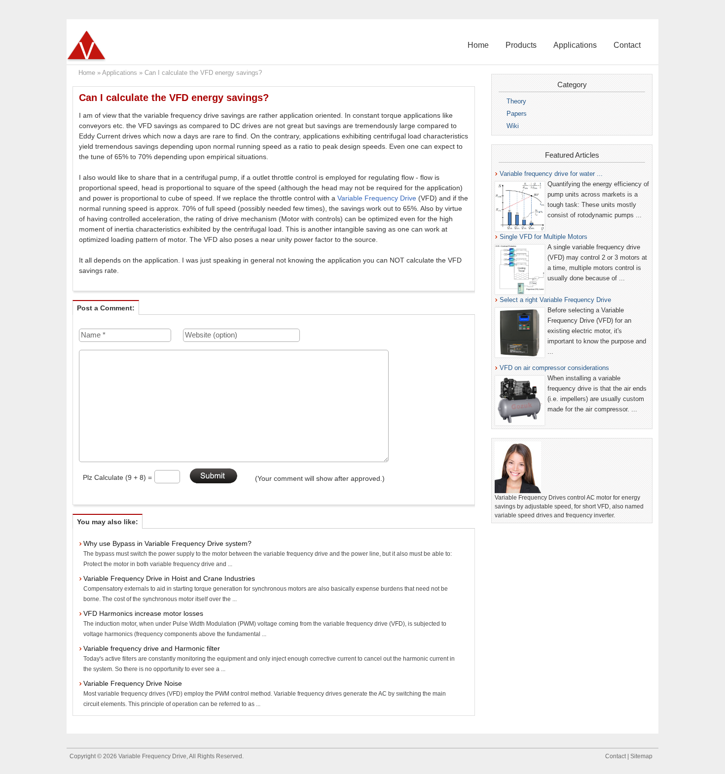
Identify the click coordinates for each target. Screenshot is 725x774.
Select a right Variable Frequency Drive (555, 299)
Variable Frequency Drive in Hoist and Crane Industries (169, 578)
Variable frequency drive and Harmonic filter (151, 648)
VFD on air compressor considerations (554, 367)
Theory (516, 101)
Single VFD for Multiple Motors (543, 236)
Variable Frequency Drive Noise (132, 683)
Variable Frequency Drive (376, 198)
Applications (575, 45)
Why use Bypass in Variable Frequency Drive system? (167, 543)
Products (521, 45)
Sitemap (641, 756)
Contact (627, 45)
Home (478, 45)
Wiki (513, 126)
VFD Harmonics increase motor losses (143, 613)
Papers (517, 113)
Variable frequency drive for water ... (551, 173)
